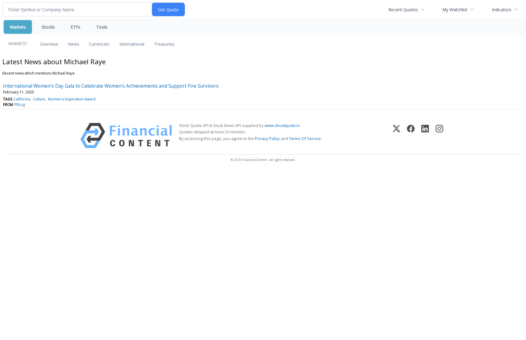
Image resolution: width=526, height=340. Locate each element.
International (131, 44)
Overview (49, 44)
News (73, 44)
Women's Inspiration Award (72, 99)
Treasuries (164, 44)
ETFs (75, 27)
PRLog (19, 104)
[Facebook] (411, 135)
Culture (39, 99)
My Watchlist (455, 9)
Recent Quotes (403, 9)
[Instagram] (439, 135)
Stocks (48, 27)
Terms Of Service (305, 138)
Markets (18, 27)
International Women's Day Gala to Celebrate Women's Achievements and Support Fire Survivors (111, 85)
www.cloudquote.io (282, 125)
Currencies (99, 44)
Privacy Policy (267, 138)
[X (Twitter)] (396, 135)
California (21, 99)
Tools (101, 27)
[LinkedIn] (425, 135)
